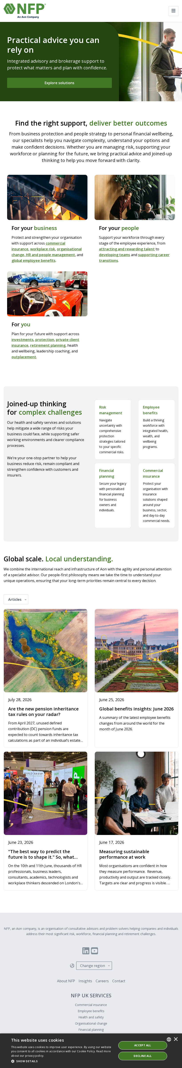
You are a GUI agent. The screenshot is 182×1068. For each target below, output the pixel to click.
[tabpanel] (91, 750)
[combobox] (169, 1039)
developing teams (114, 254)
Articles (15, 599)
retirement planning (47, 345)
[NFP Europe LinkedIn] (85, 951)
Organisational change (91, 1023)
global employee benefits (33, 260)
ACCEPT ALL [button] (142, 1045)
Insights (85, 981)
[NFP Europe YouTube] (94, 951)
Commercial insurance (91, 1005)
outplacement (24, 356)
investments (23, 339)
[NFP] (24, 11)
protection (44, 339)
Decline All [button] (143, 1056)
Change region (92, 965)
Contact (118, 981)
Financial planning (91, 1029)
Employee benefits (91, 1011)
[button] (62, 1061)
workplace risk (42, 249)
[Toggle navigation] (173, 11)
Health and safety (91, 1017)
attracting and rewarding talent (127, 249)
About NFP (66, 981)
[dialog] (91, 1050)
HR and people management (50, 254)
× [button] (175, 1039)
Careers (102, 981)
